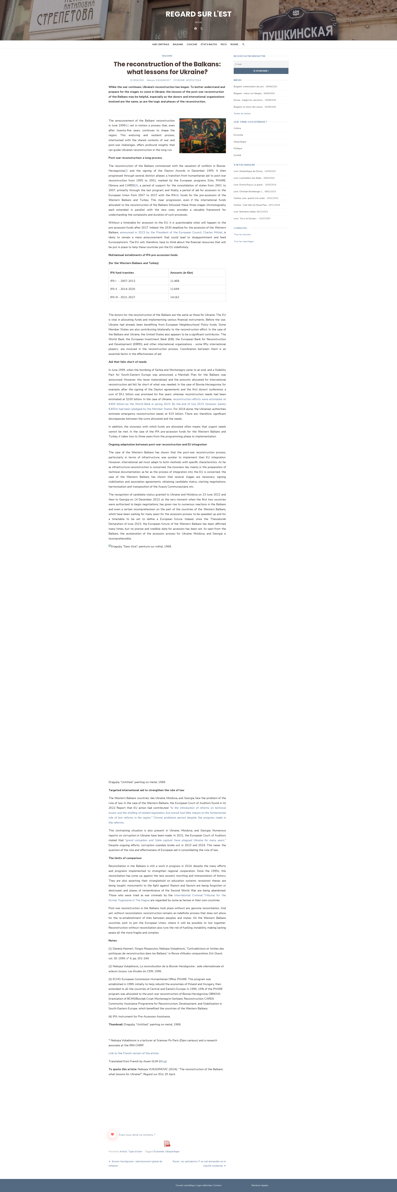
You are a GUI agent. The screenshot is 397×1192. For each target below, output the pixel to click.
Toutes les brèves (242, 113)
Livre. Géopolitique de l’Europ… (249, 171)
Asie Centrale (160, 44)
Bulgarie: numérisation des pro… (249, 86)
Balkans (178, 44)
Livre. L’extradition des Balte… (248, 178)
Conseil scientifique (185, 1185)
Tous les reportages (244, 241)
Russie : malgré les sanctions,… (249, 100)
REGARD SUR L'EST (199, 14)
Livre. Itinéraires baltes (245, 211)
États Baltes (209, 44)
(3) (136, 185)
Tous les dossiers (242, 234)
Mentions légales (260, 1185)
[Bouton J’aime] (112, 1134)
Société (237, 155)
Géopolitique (172, 1151)
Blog (163, 1061)
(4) (177, 195)
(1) (127, 125)
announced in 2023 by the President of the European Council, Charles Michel (171, 232)
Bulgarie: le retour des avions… (249, 106)
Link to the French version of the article (134, 1053)
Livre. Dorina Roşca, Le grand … (249, 184)
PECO (224, 44)
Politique (238, 148)
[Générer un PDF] (167, 1144)
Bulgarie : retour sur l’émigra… (248, 93)
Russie (234, 44)
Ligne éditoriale (204, 1185)
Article (123, 1151)
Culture (237, 128)
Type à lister (135, 1151)
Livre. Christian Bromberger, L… (249, 191)
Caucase (192, 44)
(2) (126, 171)
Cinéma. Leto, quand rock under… (250, 198)
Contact (217, 1185)
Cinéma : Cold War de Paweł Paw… (251, 205)
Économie (159, 1151)
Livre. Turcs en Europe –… (246, 218)
